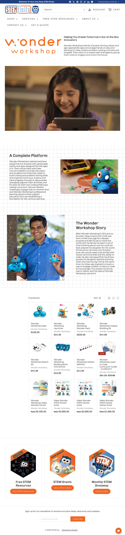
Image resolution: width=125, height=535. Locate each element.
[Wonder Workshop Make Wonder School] (39, 397)
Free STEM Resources (59, 19)
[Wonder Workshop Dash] (39, 319)
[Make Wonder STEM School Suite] (62, 397)
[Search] (84, 10)
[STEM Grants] (62, 463)
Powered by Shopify (70, 530)
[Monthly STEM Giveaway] (101, 463)
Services (29, 19)
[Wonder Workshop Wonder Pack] (85, 320)
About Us (89, 19)
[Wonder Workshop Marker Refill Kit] (85, 356)
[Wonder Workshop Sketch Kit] (39, 356)
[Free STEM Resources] (23, 463)
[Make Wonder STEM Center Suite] (85, 397)
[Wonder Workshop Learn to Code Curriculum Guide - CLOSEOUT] (108, 358)
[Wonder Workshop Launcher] (62, 320)
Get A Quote (40, 25)
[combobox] (65, 10)
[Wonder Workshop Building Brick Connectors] (62, 357)
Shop (11, 19)
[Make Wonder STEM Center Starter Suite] (108, 397)
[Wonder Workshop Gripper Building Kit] (108, 320)
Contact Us (16, 25)
